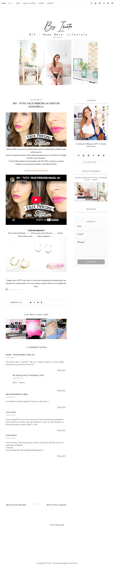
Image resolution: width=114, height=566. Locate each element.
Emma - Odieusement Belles (20, 355)
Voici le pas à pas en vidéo (35, 170)
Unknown (11, 435)
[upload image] (14, 289)
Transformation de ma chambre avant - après (91, 179)
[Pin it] (38, 302)
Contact (50, 3)
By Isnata (56, 563)
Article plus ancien (56, 505)
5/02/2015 (18, 378)
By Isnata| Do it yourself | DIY (28, 375)
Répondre (61, 370)
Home (3, 3)
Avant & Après (29, 3)
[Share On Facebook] (34, 302)
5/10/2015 (11, 397)
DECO (18, 3)
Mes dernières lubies (17, 394)
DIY (10, 3)
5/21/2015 (11, 415)
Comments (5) (16, 302)
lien (28, 233)
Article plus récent (16, 505)
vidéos (41, 3)
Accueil (36, 504)
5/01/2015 (11, 358)
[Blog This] (41, 302)
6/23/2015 (11, 438)
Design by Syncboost (69, 563)
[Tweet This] (30, 302)
